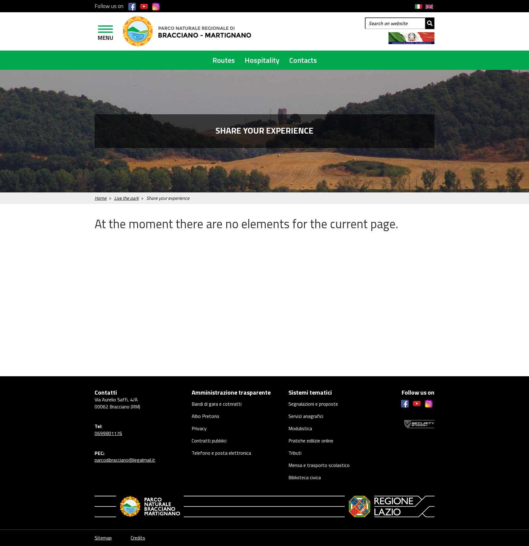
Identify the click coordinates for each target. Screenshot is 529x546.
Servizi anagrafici (305, 416)
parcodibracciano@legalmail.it (125, 460)
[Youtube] (144, 6)
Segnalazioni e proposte (313, 404)
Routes (223, 60)
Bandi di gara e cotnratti (217, 404)
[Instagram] (156, 6)
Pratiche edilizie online (310, 440)
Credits (138, 537)
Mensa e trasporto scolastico (319, 465)
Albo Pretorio (205, 416)
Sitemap (103, 537)
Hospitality (262, 60)
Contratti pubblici (209, 440)
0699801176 (108, 433)
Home (101, 198)
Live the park (126, 198)
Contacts (303, 60)
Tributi (295, 453)
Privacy (199, 428)
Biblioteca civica (304, 477)
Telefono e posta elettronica (221, 453)
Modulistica (300, 428)
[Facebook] (132, 6)
